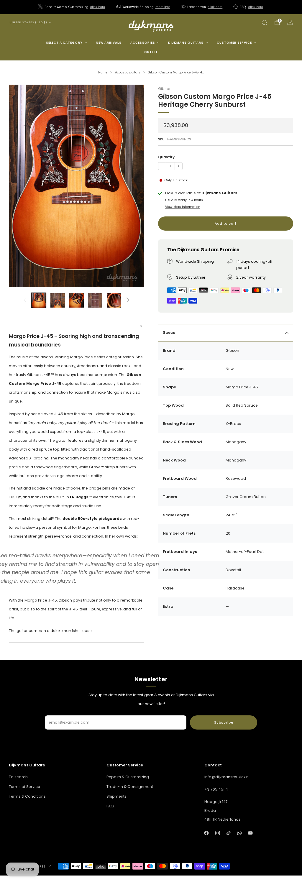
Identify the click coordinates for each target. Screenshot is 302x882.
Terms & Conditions (27, 796)
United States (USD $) (28, 22)
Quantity (166, 157)
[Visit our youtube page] (250, 832)
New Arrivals (109, 42)
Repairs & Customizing (127, 776)
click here (97, 7)
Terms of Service (24, 786)
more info (162, 7)
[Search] (264, 22)
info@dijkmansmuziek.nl (227, 776)
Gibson (165, 88)
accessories (142, 42)
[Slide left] (25, 300)
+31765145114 (216, 789)
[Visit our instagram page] (217, 832)
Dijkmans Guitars (185, 42)
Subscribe (223, 722)
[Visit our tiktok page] (228, 832)
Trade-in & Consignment (129, 786)
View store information (182, 207)
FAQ (110, 806)
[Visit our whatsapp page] (239, 832)
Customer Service (234, 42)
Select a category (64, 42)
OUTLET (151, 52)
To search (18, 776)
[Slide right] (128, 300)
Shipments (116, 796)
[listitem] (72, 7)
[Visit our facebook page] (206, 832)
